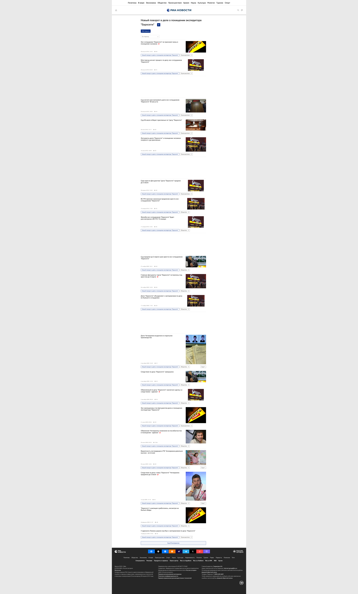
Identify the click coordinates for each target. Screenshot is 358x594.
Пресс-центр (174, 561)
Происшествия (159, 557)
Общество (134, 557)
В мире (151, 557)
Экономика (143, 557)
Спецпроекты (140, 561)
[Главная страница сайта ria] (179, 10)
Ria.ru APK (208, 561)
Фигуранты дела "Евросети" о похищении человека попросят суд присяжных (161, 139)
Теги (233, 557)
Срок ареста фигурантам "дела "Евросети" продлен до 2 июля (161, 182)
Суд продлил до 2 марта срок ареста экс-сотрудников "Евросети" (162, 258)
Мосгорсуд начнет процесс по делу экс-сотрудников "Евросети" (161, 61)
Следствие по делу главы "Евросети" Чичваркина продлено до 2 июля (160, 473)
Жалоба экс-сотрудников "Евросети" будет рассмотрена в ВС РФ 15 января (157, 218)
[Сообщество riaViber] (206, 551)
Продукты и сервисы (161, 561)
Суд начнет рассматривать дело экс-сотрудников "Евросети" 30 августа (160, 101)
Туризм (206, 557)
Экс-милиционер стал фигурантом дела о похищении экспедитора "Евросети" (161, 409)
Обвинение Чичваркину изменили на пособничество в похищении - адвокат (161, 432)
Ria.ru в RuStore (198, 561)
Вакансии (118, 570)
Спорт (168, 557)
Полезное (227, 557)
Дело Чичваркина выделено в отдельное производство (156, 336)
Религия (199, 557)
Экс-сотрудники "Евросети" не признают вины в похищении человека (159, 43)
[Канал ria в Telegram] (186, 551)
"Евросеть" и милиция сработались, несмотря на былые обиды (160, 509)
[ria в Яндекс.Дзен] (158, 551)
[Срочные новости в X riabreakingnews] (199, 551)
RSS (215, 561)
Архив (220, 561)
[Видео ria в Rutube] (179, 551)
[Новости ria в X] (192, 551)
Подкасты (219, 557)
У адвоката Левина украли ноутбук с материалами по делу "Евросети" (168, 531)
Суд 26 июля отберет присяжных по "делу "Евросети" (161, 120)
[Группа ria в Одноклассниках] (172, 551)
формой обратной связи (209, 572)
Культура (180, 557)
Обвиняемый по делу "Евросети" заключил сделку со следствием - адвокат (161, 391)
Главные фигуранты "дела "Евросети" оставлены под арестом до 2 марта (161, 276)
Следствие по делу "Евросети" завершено (157, 372)
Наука (174, 557)
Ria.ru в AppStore (185, 561)
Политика (126, 557)
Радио (212, 557)
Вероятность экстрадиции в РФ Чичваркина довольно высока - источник (162, 452)
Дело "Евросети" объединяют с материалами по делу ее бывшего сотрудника (161, 297)
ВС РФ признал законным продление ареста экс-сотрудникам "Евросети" (160, 200)
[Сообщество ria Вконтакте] (165, 551)
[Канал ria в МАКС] (151, 551)
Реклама (149, 561)
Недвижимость (190, 557)
